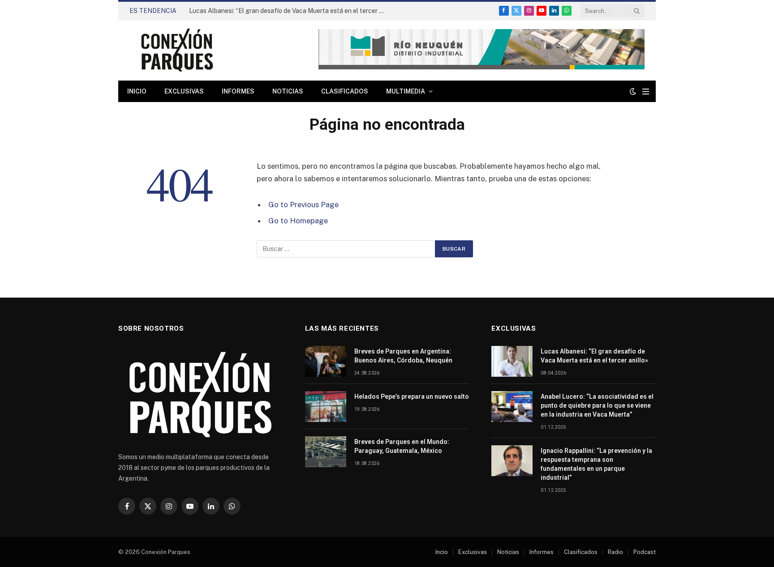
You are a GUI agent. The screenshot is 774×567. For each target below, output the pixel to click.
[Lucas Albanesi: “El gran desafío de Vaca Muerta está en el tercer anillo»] (512, 361)
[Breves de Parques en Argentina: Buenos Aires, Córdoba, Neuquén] (325, 361)
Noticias (287, 91)
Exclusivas (184, 91)
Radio (615, 552)
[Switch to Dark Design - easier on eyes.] (633, 91)
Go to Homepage (298, 220)
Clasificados (344, 91)
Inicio (136, 91)
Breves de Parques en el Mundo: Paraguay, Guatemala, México (401, 446)
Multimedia (405, 91)
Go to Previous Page (303, 204)
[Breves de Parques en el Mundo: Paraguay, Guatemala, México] (325, 451)
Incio (441, 552)
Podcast (644, 552)
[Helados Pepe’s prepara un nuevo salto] (325, 406)
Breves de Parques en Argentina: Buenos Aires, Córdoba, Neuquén (403, 356)
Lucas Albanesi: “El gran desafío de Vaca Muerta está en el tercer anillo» (290, 10)
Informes (238, 91)
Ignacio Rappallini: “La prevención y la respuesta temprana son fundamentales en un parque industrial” (596, 464)
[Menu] (645, 91)
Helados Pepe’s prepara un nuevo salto (411, 396)
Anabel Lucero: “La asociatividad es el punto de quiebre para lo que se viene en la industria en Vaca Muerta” (597, 405)
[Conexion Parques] (176, 50)
